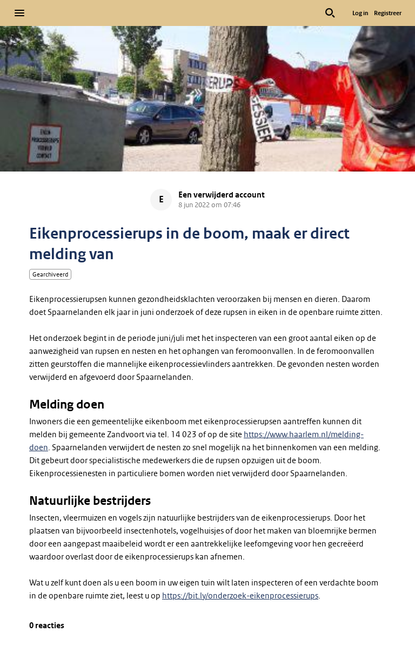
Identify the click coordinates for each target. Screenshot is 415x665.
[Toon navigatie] (19, 13)
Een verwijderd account (221, 195)
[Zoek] (330, 13)
